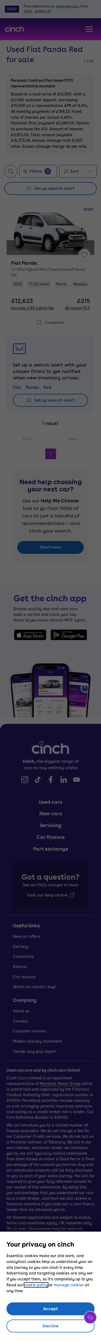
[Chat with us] (90, 1317)
